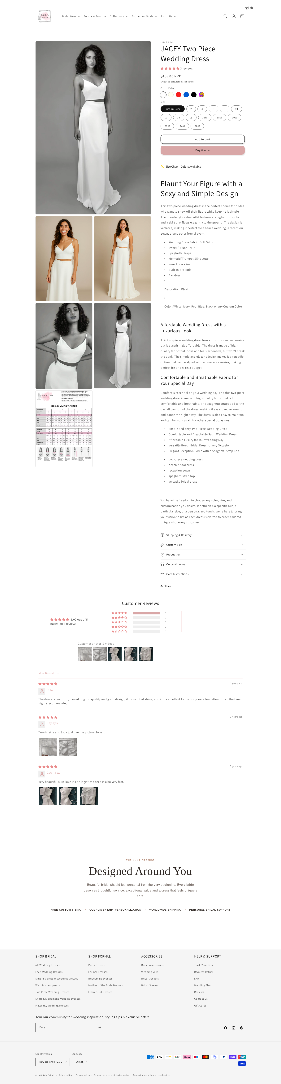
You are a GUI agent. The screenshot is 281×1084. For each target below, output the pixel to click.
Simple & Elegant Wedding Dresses (56, 978)
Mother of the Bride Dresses (105, 985)
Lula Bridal (48, 1075)
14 (178, 117)
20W (234, 117)
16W (204, 117)
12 (166, 117)
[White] (163, 94)
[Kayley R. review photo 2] (68, 747)
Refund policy (65, 1075)
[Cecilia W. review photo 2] (68, 796)
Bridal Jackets (150, 978)
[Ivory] (171, 94)
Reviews (199, 992)
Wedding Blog (202, 985)
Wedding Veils (149, 972)
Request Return (204, 972)
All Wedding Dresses (47, 965)
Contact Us (201, 998)
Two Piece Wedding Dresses (52, 992)
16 (191, 117)
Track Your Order (204, 965)
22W (167, 126)
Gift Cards (200, 1005)
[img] (47, 684)
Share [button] (167, 586)
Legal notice (164, 1075)
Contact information (143, 1075)
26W (197, 126)
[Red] (178, 94)
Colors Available (191, 167)
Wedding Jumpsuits (47, 985)
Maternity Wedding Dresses (52, 1005)
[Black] (194, 94)
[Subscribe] (100, 1027)
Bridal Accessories (152, 965)
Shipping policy (121, 1075)
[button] (71, 16)
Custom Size (173, 109)
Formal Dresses (97, 972)
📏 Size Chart (169, 167)
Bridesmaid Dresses (100, 978)
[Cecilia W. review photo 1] (47, 796)
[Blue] (186, 94)
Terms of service (102, 1075)
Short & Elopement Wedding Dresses (58, 998)
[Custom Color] (201, 94)
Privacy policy (83, 1075)
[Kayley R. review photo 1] (47, 747)
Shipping (165, 81)
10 (236, 109)
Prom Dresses (96, 965)
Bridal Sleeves (149, 985)
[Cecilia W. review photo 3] (89, 796)
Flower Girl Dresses (100, 992)
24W (182, 126)
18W (219, 117)
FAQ (196, 978)
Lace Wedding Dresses (49, 972)
